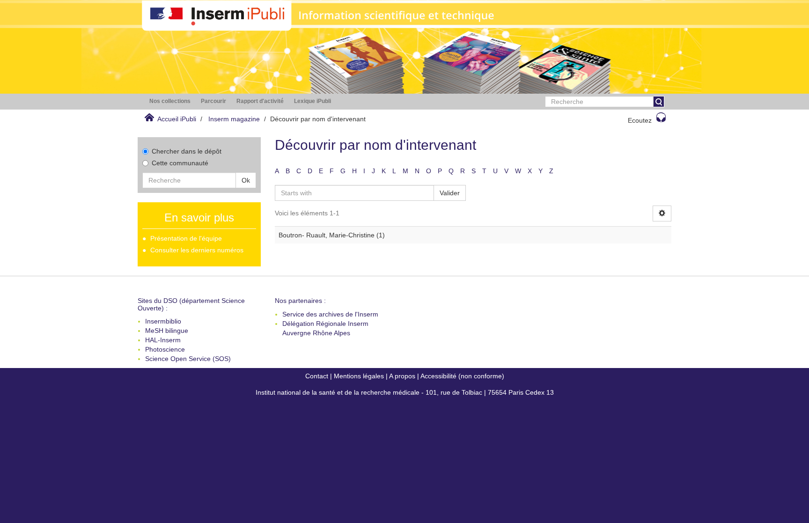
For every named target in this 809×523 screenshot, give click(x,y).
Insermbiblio (163, 321)
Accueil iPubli (176, 119)
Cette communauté (180, 163)
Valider (450, 193)
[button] (170, 101)
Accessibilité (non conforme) (462, 376)
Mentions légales (359, 376)
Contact (316, 376)
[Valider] (658, 101)
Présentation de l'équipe (186, 238)
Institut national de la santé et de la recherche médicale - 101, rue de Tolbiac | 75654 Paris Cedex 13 (405, 392)
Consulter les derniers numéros (196, 250)
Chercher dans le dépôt (186, 151)
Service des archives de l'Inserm (330, 314)
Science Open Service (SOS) (188, 358)
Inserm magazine (234, 119)
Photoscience (165, 349)
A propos (402, 376)
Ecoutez (640, 120)
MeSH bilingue (166, 330)
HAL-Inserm (163, 340)
